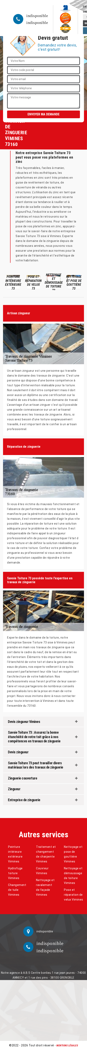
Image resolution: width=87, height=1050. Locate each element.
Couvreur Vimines (42, 871)
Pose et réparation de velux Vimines (73, 894)
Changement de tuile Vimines (17, 889)
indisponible (37, 15)
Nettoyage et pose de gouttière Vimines (73, 854)
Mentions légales (67, 1045)
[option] (13, 282)
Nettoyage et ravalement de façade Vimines (45, 887)
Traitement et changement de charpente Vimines (46, 854)
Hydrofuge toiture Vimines (15, 873)
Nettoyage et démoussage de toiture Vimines (73, 876)
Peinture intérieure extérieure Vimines (15, 854)
